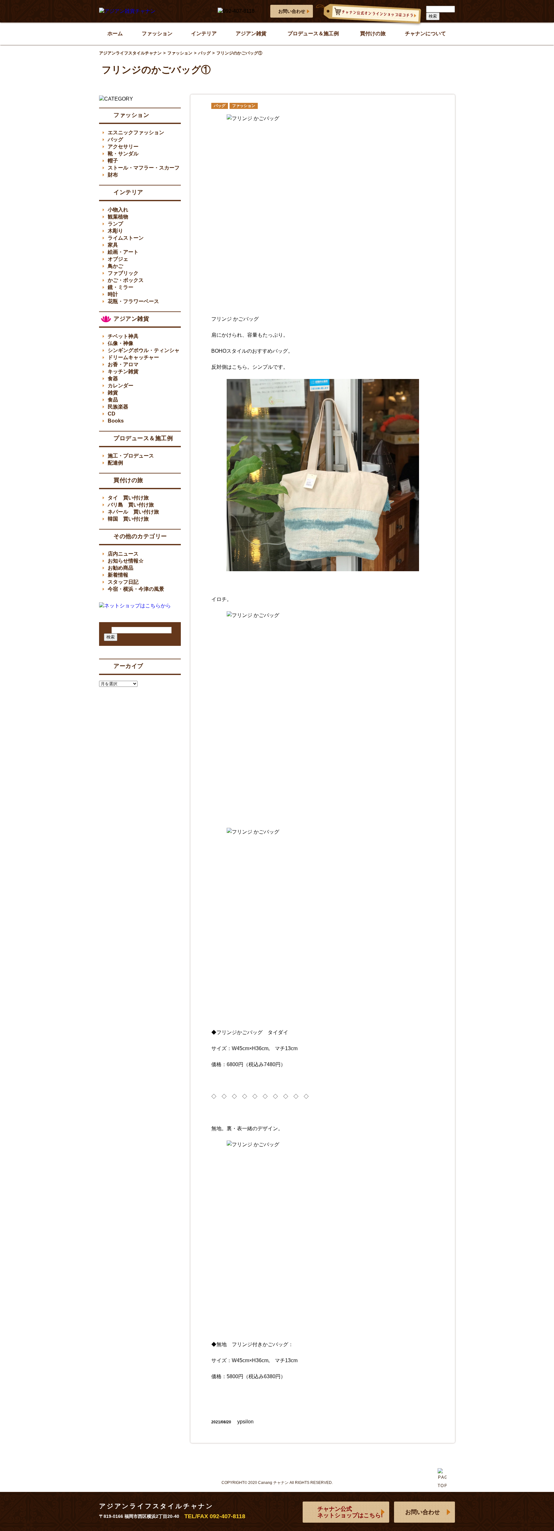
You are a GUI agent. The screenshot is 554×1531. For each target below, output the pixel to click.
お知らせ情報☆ (126, 561)
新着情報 (118, 575)
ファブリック (123, 273)
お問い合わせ (291, 11)
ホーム (115, 33)
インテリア (204, 33)
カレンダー (120, 385)
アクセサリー (123, 146)
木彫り (115, 231)
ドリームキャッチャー (133, 357)
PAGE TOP (442, 1494)
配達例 (115, 462)
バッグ (219, 105)
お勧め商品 (120, 568)
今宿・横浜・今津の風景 (136, 589)
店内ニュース (123, 553)
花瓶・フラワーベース (133, 301)
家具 (113, 245)
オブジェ (118, 259)
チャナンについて (425, 33)
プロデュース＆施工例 (313, 33)
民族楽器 (118, 406)
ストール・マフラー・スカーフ (144, 167)
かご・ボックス (126, 280)
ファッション (157, 33)
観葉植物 (118, 216)
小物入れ (118, 209)
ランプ (115, 223)
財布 (113, 174)
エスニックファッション (136, 132)
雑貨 (113, 392)
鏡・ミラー (120, 287)
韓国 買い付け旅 (128, 519)
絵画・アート (123, 252)
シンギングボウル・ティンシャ (144, 350)
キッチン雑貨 (123, 371)
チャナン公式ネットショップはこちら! (350, 1512)
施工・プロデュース (131, 455)
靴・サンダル (123, 153)
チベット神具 (123, 336)
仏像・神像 (120, 343)
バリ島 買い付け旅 (131, 504)
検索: (107, 630)
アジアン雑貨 (251, 33)
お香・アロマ (123, 364)
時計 (113, 294)
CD (111, 413)
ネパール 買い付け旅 (133, 511)
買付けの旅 (373, 33)
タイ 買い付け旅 (128, 497)
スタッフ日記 (123, 582)
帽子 (113, 160)
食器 (113, 378)
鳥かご (115, 266)
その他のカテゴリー (140, 536)
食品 (113, 399)
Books (116, 421)
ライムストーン (126, 238)
